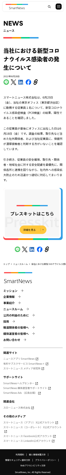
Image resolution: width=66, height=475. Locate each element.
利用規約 (20, 454)
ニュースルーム (13, 309)
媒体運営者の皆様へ (16, 333)
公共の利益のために (16, 315)
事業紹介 (9, 303)
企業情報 (9, 296)
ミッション (10, 290)
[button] (56, 7)
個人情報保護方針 (37, 454)
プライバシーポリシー (45, 459)
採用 (6, 321)
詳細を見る (29, 229)
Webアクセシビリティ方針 (33, 465)
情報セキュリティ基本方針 (17, 459)
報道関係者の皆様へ (16, 327)
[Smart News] (17, 6)
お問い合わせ (11, 340)
